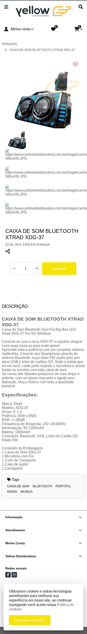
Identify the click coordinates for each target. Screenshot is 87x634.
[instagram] (14, 574)
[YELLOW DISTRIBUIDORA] (43, 11)
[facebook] (8, 574)
